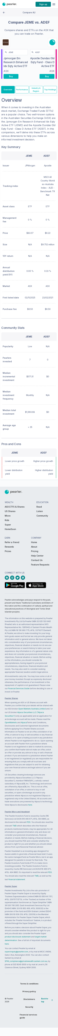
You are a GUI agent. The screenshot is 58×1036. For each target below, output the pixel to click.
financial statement (16, 879)
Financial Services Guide (18, 688)
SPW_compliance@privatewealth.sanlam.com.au (26, 961)
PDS (28, 822)
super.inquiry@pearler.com (16, 952)
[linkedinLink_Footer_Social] (23, 578)
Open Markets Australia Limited (32, 709)
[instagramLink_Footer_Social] (12, 578)
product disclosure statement (18, 937)
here (30, 805)
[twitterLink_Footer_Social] (18, 578)
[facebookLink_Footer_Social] (7, 578)
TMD (14, 826)
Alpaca (24, 722)
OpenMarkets (11, 722)
